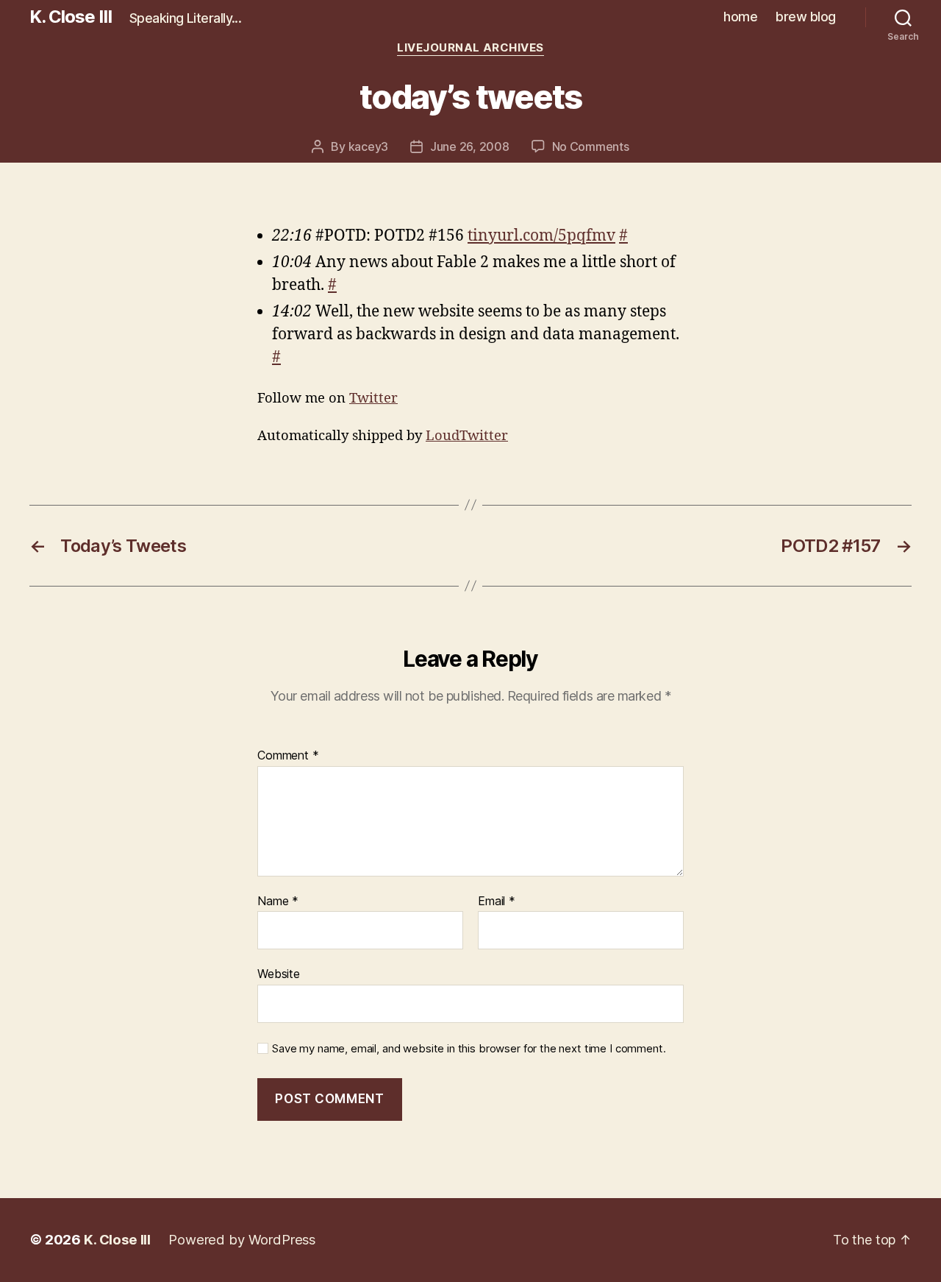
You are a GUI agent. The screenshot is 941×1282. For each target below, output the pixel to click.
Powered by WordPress (241, 1239)
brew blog (806, 16)
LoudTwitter (467, 436)
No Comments (590, 146)
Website (278, 973)
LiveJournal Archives (470, 47)
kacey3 (368, 146)
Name (277, 901)
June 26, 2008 (469, 146)
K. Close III (70, 17)
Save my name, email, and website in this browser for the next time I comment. (468, 1048)
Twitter (373, 398)
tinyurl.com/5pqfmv (541, 236)
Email (496, 901)
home (740, 16)
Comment (288, 755)
